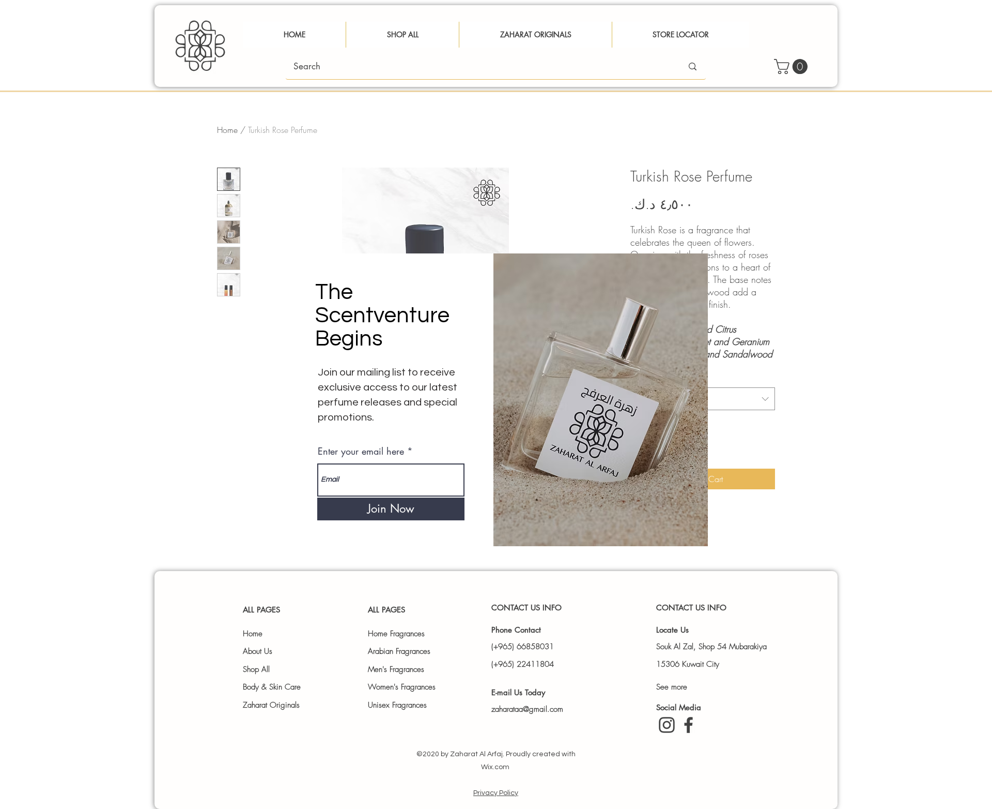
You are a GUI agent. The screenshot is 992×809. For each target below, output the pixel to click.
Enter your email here (361, 451)
